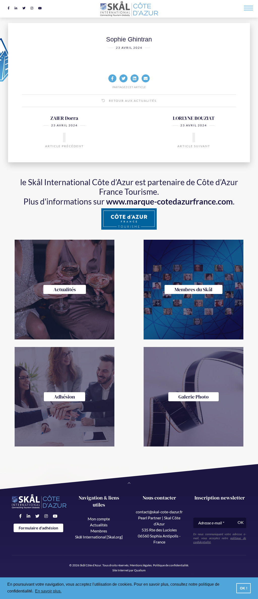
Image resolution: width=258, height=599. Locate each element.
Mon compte (99, 518)
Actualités (99, 524)
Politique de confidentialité (170, 565)
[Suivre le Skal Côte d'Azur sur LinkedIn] (16, 8)
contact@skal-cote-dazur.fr (159, 511)
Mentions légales (141, 565)
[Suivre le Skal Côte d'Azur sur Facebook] (9, 8)
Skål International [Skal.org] (99, 536)
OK (241, 522)
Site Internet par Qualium (129, 570)
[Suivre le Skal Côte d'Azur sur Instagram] (31, 8)
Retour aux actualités (132, 101)
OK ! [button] (243, 588)
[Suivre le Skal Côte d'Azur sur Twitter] (23, 8)
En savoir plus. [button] (48, 591)
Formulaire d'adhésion (38, 527)
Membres (98, 530)
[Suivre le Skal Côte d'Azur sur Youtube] (40, 8)
